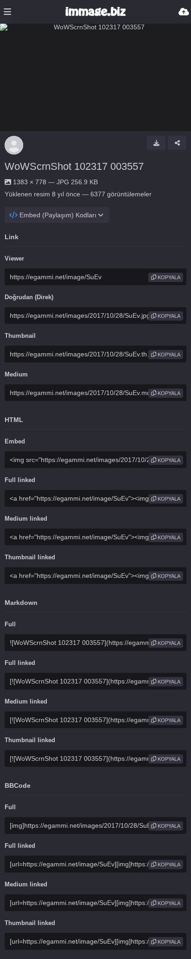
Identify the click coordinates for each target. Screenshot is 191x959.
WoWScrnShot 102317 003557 (74, 166)
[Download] (156, 143)
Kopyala (168, 277)
